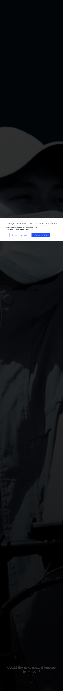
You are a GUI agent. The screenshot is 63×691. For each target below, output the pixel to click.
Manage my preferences (19, 235)
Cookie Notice (35, 227)
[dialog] (31, 229)
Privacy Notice (18, 229)
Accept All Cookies (41, 235)
